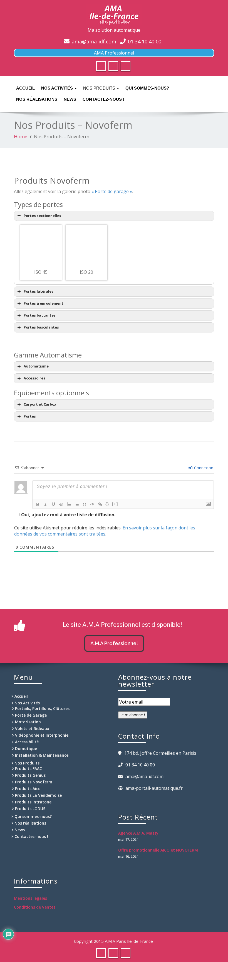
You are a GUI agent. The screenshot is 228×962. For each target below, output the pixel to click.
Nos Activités (57, 88)
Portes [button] (30, 416)
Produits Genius (30, 775)
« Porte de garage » (111, 191)
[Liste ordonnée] (69, 504)
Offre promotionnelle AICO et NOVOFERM (158, 850)
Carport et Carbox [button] (40, 404)
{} (107, 504)
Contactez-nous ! (103, 99)
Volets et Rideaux (32, 728)
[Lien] (100, 504)
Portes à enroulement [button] (43, 303)
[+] (115, 504)
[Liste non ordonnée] (77, 504)
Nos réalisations (36, 99)
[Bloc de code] (92, 504)
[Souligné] (53, 504)
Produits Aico (28, 788)
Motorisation (28, 721)
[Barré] (61, 504)
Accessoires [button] (34, 378)
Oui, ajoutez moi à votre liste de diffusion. (68, 515)
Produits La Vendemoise (38, 795)
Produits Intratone (33, 802)
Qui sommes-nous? (147, 88)
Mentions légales (30, 898)
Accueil (25, 88)
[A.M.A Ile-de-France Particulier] (114, 14)
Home (20, 136)
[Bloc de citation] (84, 504)
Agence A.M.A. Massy (138, 833)
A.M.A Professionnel (114, 643)
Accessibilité (27, 741)
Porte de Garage (31, 715)
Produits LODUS (30, 808)
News (70, 99)
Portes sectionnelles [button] (42, 215)
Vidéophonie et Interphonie (41, 735)
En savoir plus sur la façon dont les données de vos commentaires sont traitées (104, 531)
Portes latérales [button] (38, 291)
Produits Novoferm (33, 782)
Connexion (203, 467)
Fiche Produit (41, 254)
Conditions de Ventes (34, 907)
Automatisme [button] (36, 366)
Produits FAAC (28, 768)
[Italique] (45, 504)
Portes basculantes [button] (41, 327)
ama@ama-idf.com (94, 41)
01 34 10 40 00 (144, 41)
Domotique (26, 748)
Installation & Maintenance (41, 755)
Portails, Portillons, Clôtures (42, 708)
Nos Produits (99, 88)
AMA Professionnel (114, 53)
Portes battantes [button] (40, 315)
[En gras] (38, 504)
